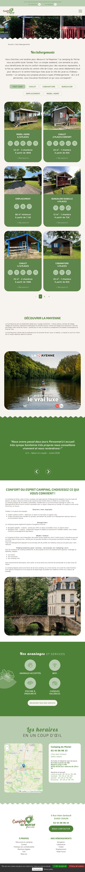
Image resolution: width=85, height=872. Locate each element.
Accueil (10, 44)
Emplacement (33, 93)
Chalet (32, 86)
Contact (24, 844)
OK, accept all (60, 866)
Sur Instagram (49, 4)
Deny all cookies (77, 866)
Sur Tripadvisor (32, 4)
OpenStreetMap (36, 791)
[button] (23, 766)
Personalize (37, 869)
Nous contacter (61, 829)
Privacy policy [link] (48, 869)
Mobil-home (53, 93)
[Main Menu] (80, 11)
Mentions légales (24, 849)
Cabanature (49, 86)
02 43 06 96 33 (59, 750)
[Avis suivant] (48, 471)
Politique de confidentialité (24, 847)
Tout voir (17, 86)
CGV (24, 851)
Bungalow (67, 86)
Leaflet (24, 791)
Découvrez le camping (24, 842)
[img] (23, 767)
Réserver (24, 854)
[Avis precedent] (36, 471)
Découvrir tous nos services (42, 703)
